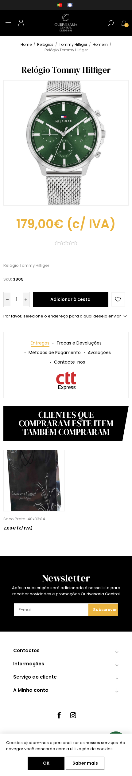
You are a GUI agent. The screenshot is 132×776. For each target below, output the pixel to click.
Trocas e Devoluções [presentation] (79, 343)
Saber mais (85, 763)
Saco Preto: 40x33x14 (24, 519)
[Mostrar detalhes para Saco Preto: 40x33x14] (34, 480)
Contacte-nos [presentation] (69, 362)
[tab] (40, 343)
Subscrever (105, 610)
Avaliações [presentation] (99, 352)
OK (46, 763)
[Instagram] (73, 715)
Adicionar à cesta (70, 299)
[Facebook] (59, 715)
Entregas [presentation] (40, 343)
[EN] (70, 5)
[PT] (59, 5)
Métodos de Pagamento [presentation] (55, 352)
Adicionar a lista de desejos (118, 299)
